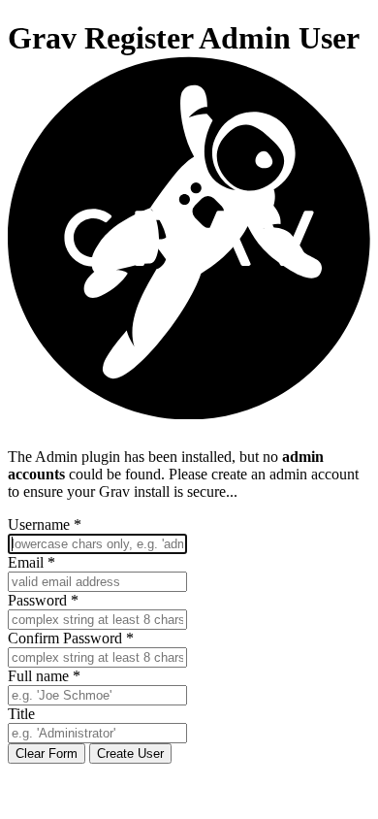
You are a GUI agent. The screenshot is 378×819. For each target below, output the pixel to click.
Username (44, 524)
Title (21, 713)
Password (43, 600)
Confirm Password (71, 638)
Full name (44, 676)
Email (31, 562)
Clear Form (47, 753)
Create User (130, 753)
